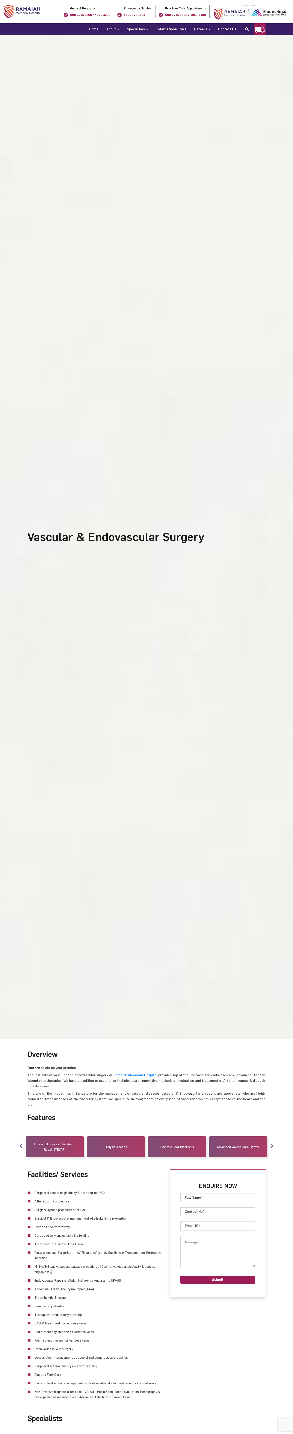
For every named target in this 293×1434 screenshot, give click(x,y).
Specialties (136, 29)
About (111, 29)
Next (272, 1145)
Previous (21, 1145)
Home (93, 29)
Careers (200, 29)
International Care (171, 29)
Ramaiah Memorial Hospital (135, 1075)
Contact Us (227, 29)
